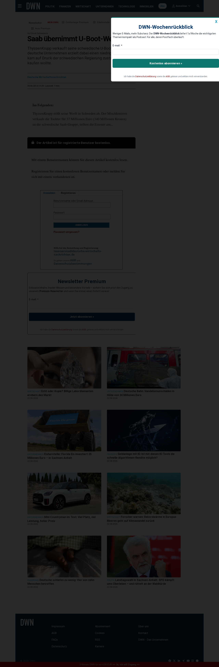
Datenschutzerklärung (145, 76)
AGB (168, 76)
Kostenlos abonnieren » (166, 63)
